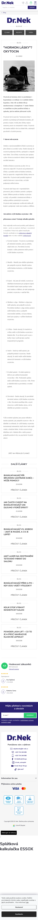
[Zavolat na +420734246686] (23, 3)
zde (27, 902)
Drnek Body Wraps (20, 766)
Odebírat (30, 715)
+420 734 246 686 (21, 752)
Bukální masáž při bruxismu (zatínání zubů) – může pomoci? (19, 478)
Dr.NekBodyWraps (21, 759)
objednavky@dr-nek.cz (20, 749)
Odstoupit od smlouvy (9, 833)
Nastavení (19, 907)
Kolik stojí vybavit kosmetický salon (14, 608)
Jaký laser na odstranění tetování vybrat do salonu (18, 559)
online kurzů (27, 236)
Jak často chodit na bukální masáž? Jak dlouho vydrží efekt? (16, 505)
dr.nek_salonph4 (20, 762)
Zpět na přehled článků (19, 453)
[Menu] (35, 2)
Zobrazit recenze (14, 669)
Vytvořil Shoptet (20, 825)
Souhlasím (19, 914)
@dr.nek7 (21, 769)
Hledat (32, 7)
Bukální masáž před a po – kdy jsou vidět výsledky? (19, 584)
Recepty (19, 32)
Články (7, 32)
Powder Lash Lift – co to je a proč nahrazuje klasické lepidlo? (18, 634)
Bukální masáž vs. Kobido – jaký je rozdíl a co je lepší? (18, 532)
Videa (31, 32)
